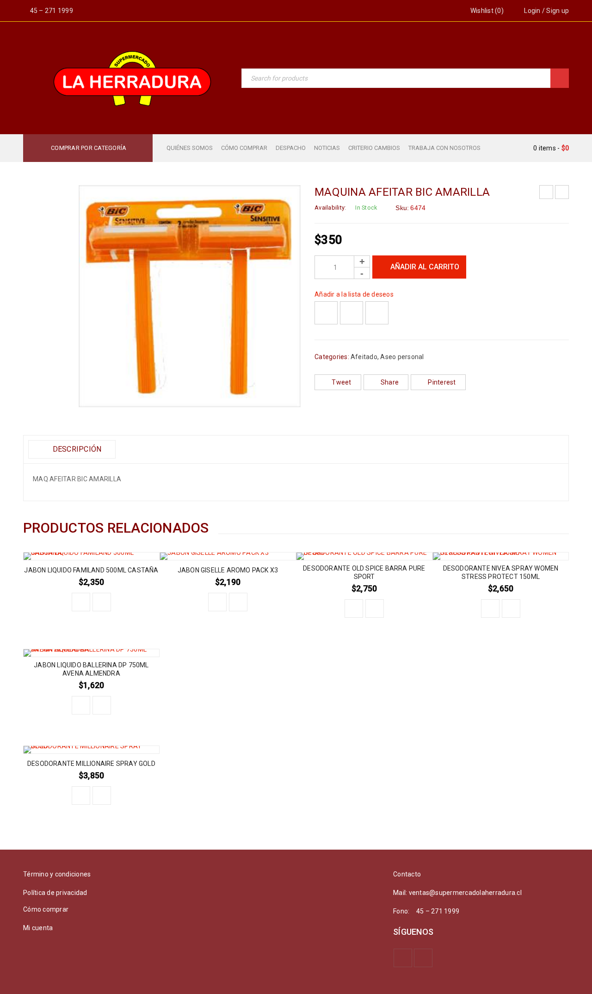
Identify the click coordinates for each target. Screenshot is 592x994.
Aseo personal (402, 356)
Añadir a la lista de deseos (354, 294)
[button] (81, 602)
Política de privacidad (55, 892)
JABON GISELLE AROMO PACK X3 (228, 570)
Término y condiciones (57, 874)
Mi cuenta (38, 928)
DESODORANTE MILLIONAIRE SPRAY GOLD (91, 763)
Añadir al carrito (424, 266)
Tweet (341, 382)
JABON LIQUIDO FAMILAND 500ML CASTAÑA (91, 570)
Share (390, 382)
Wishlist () (486, 10)
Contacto (407, 874)
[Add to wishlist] (326, 312)
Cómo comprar (45, 909)
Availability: (330, 207)
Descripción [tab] (75, 449)
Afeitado (364, 356)
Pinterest (442, 382)
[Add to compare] (351, 312)
